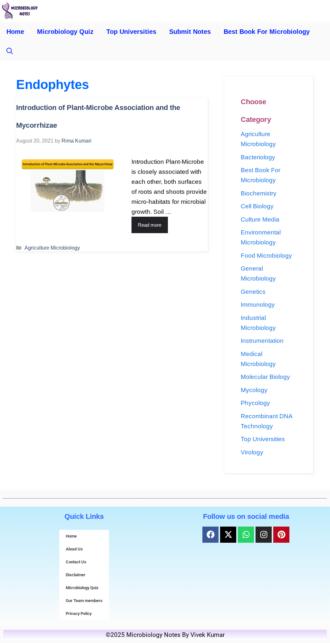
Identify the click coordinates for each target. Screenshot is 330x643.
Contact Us (76, 561)
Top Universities (131, 31)
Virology (252, 452)
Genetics (253, 291)
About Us (74, 549)
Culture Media (260, 219)
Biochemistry (259, 193)
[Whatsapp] (246, 535)
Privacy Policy (79, 613)
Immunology (258, 304)
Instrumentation (262, 340)
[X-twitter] (228, 535)
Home (15, 31)
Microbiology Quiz (65, 31)
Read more (149, 225)
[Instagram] (264, 535)
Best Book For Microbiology (267, 31)
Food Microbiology (266, 255)
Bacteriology (258, 157)
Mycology (254, 390)
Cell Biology (257, 206)
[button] (9, 51)
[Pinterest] (281, 535)
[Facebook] (210, 535)
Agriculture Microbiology (52, 248)
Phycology (255, 403)
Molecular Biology (265, 376)
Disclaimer (75, 574)
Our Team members (84, 600)
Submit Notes (190, 31)
